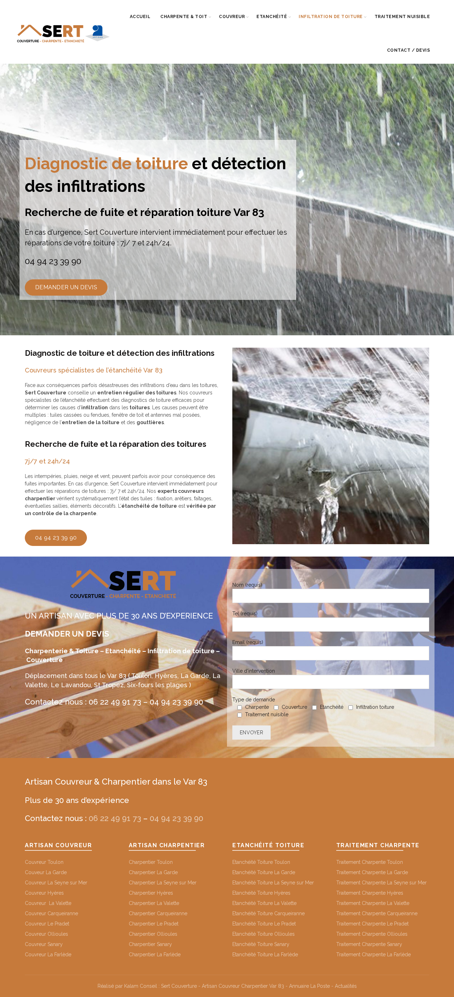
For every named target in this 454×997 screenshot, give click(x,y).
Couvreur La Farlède (48, 954)
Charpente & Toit (183, 16)
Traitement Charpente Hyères (369, 893)
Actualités (345, 986)
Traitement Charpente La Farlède (373, 954)
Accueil (140, 16)
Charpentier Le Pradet (153, 924)
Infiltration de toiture (331, 16)
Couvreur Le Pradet (47, 924)
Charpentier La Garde (153, 872)
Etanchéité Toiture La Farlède (265, 954)
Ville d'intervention (253, 671)
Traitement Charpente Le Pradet (372, 924)
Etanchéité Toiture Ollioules (263, 934)
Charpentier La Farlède (155, 954)
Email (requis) (247, 642)
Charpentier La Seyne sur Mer (162, 882)
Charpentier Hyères (151, 893)
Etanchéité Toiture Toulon (261, 862)
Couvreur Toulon (44, 862)
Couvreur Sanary (44, 944)
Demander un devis (66, 287)
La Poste (320, 986)
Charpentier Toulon (151, 862)
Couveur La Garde (46, 872)
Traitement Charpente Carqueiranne (376, 913)
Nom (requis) (247, 585)
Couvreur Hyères (44, 893)
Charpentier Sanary (150, 944)
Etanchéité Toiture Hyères (261, 893)
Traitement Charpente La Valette (372, 903)
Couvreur (232, 16)
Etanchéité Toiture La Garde (263, 872)
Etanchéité (271, 16)
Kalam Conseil (140, 986)
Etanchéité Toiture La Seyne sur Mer (273, 882)
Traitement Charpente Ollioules (372, 934)
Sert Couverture (179, 986)
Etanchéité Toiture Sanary (260, 944)
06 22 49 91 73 (115, 701)
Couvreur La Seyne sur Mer (56, 882)
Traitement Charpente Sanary (369, 944)
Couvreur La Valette (48, 903)
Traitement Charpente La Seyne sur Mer (381, 882)
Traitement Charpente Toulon (369, 862)
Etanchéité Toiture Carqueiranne (268, 913)
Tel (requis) (245, 613)
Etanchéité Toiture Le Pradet (264, 924)
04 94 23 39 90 (53, 261)
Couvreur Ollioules (46, 934)
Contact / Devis (408, 50)
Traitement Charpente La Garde (372, 872)
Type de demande (313, 707)
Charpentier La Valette (154, 903)
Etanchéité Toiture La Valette (264, 903)
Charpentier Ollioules (153, 934)
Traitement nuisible (402, 16)
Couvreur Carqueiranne (51, 913)
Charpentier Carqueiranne (158, 913)
